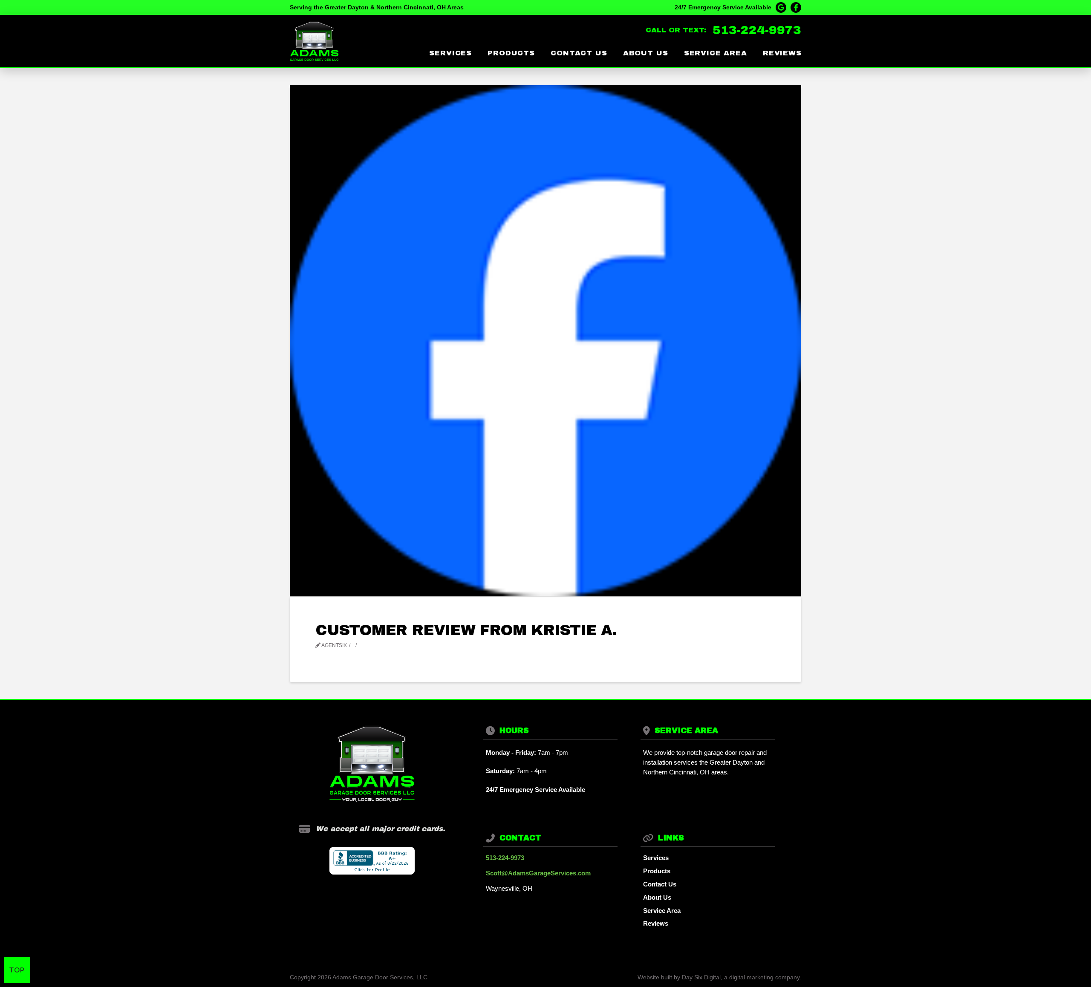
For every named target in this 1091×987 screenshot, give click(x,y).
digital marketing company (764, 977)
